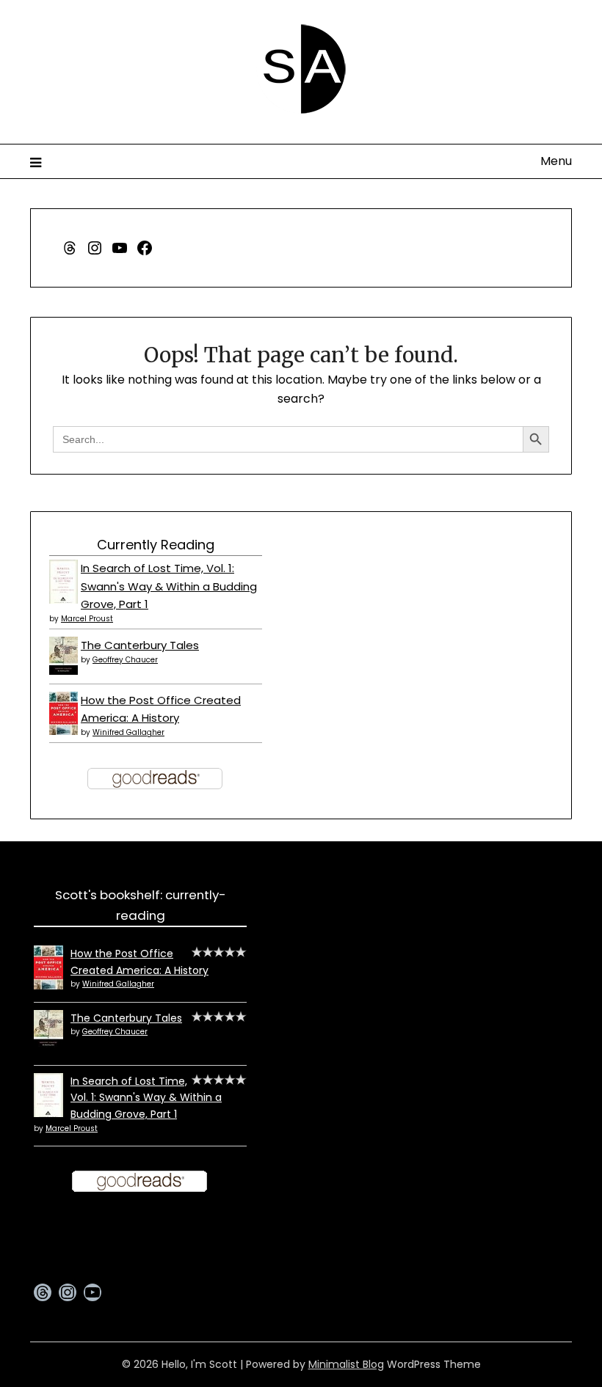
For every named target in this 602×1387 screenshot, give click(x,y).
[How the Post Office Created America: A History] (63, 731)
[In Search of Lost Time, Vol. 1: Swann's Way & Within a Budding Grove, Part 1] (63, 602)
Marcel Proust (87, 618)
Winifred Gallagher (128, 732)
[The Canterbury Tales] (63, 670)
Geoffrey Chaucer (125, 659)
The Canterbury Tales (140, 645)
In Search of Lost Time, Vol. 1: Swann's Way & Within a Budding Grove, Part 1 (169, 586)
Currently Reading (155, 544)
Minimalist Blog (346, 1364)
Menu (556, 161)
